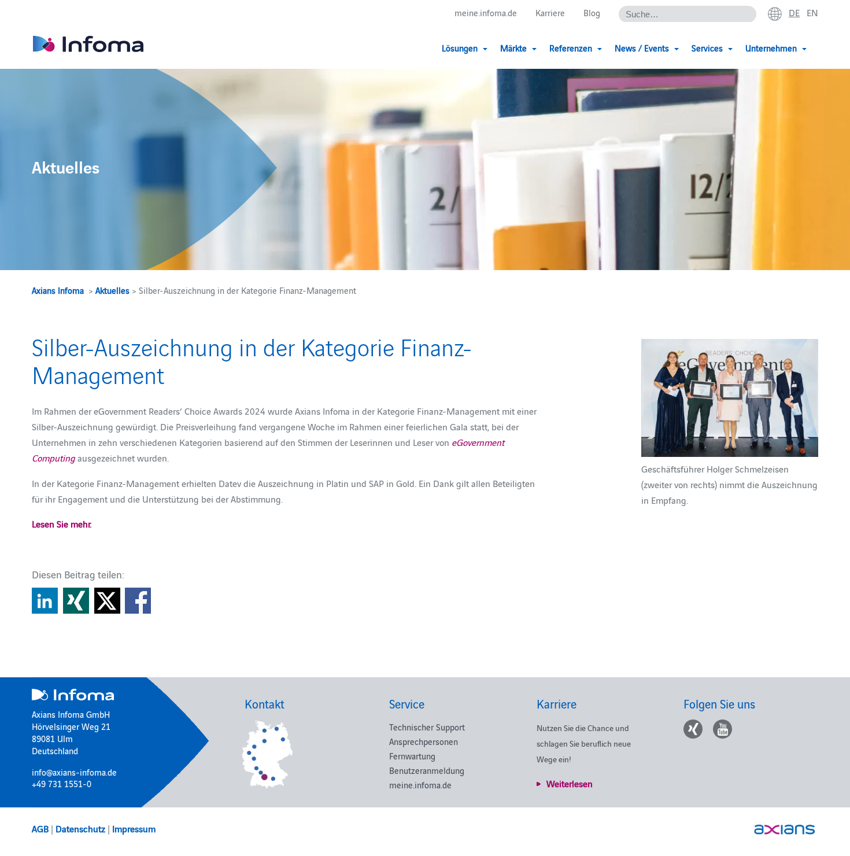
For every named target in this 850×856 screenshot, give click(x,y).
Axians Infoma (58, 290)
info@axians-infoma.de (74, 772)
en (812, 12)
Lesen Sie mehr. (61, 523)
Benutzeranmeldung (426, 770)
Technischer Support (427, 727)
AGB (40, 828)
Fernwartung (412, 756)
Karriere (550, 12)
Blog (591, 12)
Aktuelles (112, 290)
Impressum (134, 828)
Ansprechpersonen (423, 741)
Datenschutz (80, 828)
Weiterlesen (569, 783)
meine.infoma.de (485, 12)
